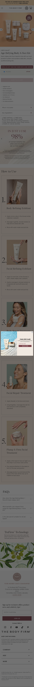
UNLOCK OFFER (25, 346)
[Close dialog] (32, 332)
